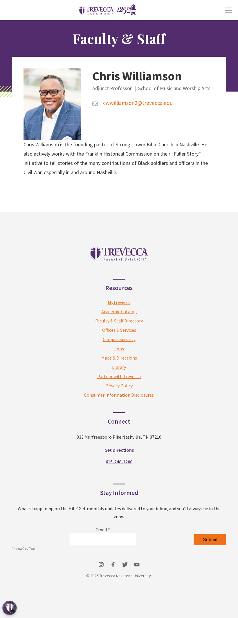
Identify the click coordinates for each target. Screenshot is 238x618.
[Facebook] (113, 564)
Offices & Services (119, 330)
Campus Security (119, 339)
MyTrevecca (119, 302)
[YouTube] (137, 564)
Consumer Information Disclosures (119, 395)
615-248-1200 (119, 461)
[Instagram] (101, 564)
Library (119, 367)
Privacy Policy (119, 386)
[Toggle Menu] (228, 10)
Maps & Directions (119, 358)
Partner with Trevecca (119, 376)
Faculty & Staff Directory (119, 321)
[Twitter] (125, 564)
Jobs (119, 348)
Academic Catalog (119, 311)
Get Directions (119, 450)
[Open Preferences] (9, 608)
